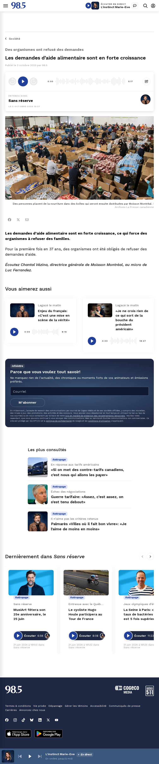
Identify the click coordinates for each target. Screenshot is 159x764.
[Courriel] (27, 219)
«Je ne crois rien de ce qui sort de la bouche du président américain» (132, 320)
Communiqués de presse (124, 705)
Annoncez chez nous (32, 710)
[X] (48, 720)
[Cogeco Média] (127, 692)
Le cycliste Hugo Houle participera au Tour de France (85, 614)
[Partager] (147, 81)
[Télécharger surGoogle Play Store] (49, 734)
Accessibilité (98, 705)
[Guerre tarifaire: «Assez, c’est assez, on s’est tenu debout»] (38, 494)
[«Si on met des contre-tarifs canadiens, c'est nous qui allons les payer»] (38, 467)
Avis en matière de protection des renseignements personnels (95, 416)
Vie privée (39, 705)
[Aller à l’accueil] (18, 8)
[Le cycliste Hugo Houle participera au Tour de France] (86, 582)
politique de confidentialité (59, 421)
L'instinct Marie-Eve (115, 7)
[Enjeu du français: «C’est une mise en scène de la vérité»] (22, 310)
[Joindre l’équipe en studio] (135, 5)
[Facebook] (9, 219)
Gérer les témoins (76, 705)
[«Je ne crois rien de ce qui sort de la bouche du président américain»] (100, 310)
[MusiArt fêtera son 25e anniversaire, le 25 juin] (31, 582)
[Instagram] (15, 720)
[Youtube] (56, 720)
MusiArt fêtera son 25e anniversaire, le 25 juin (29, 614)
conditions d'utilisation (99, 421)
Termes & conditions (18, 705)
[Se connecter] (153, 5)
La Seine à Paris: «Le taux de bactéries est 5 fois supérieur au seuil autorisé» (141, 614)
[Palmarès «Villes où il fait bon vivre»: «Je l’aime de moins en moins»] (38, 521)
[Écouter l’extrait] (23, 81)
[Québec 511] (150, 695)
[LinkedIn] (40, 720)
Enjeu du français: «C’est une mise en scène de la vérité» (54, 315)
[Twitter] (18, 219)
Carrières (11, 710)
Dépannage (55, 705)
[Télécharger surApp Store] (18, 734)
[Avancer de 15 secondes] (33, 81)
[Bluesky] (31, 720)
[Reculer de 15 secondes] (12, 81)
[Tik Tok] (23, 720)
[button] (20, 756)
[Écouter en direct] (88, 5)
